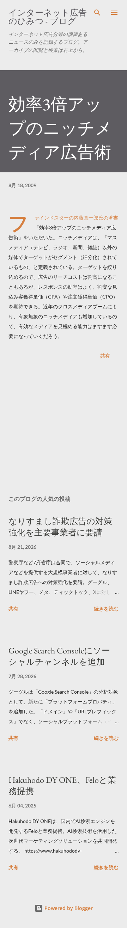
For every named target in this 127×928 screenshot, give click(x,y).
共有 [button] (105, 355)
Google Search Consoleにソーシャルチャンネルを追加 (59, 656)
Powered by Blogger (68, 908)
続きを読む (106, 609)
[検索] (97, 12)
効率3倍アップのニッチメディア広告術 (60, 128)
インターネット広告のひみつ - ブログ (47, 16)
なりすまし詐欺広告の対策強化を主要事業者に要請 (60, 527)
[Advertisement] (63, 429)
